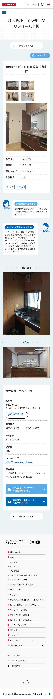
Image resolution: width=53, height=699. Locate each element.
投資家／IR (14, 635)
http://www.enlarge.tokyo (19, 462)
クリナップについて (18, 625)
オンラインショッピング (19, 615)
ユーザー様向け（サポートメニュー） (25, 605)
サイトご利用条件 (14, 655)
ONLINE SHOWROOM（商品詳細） (24, 575)
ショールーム (15, 589)
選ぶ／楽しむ (15, 552)
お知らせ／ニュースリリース (21, 640)
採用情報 (13, 630)
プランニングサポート (19, 579)
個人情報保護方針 (14, 666)
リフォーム (14, 595)
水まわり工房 (27, 600)
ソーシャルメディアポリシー (18, 661)
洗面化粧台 (14, 571)
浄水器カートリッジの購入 (20, 620)
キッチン (13, 562)
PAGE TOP (26, 682)
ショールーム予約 (31, 4)
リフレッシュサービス (19, 610)
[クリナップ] (9, 4)
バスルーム (14, 566)
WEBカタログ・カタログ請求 (21, 584)
